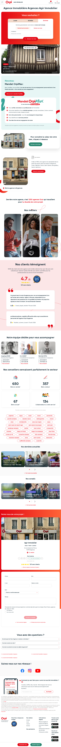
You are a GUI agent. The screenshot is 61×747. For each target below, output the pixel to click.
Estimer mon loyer (38, 28)
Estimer (28, 725)
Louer (27, 722)
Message (6, 596)
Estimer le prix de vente (23, 28)
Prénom (6, 576)
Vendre (28, 723)
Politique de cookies (43, 732)
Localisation (13, 31)
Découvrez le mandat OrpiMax (15, 94)
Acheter (28, 720)
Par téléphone (9, 610)
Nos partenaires (30, 729)
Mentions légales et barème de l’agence (43, 722)
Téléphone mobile (34, 583)
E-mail (6, 583)
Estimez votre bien (35, 144)
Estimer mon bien (31, 39)
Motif (6, 589)
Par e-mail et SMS (10, 612)
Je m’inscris (48, 691)
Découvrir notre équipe (38, 171)
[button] (19, 558)
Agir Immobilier (18, 2)
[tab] (15, 20)
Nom (32, 576)
